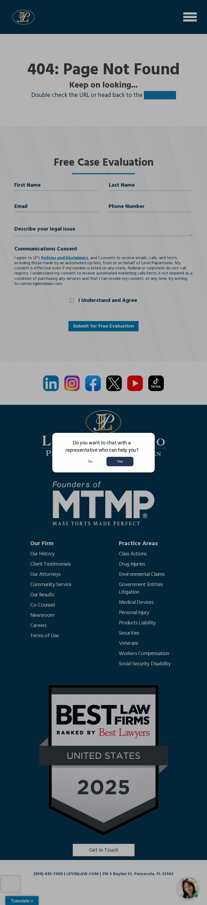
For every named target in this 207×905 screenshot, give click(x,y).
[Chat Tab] (103, 452)
